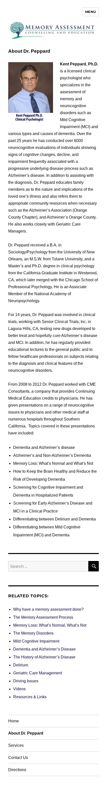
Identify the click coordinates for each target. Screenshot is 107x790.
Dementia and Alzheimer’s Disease (44, 649)
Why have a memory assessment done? (48, 609)
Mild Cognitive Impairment (36, 641)
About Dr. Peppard (25, 733)
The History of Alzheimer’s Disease (44, 657)
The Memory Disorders (33, 633)
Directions (17, 770)
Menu (90, 12)
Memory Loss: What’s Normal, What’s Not (49, 625)
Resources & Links (30, 697)
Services (16, 745)
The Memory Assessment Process (43, 617)
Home (13, 721)
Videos (19, 689)
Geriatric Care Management (37, 673)
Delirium (20, 665)
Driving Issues (25, 681)
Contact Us (18, 757)
